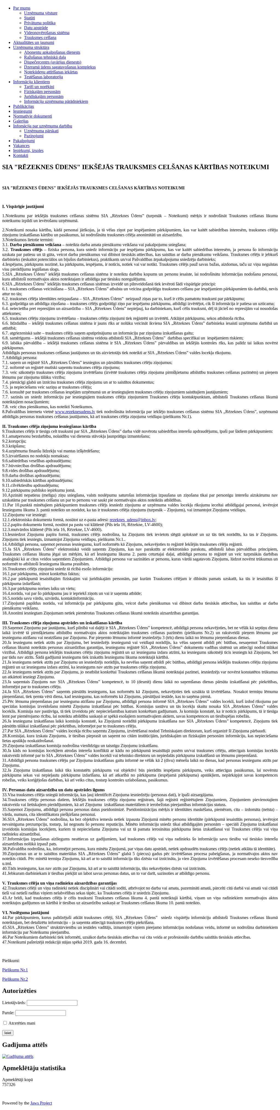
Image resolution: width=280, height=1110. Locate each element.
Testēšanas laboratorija (43, 76)
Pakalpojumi (24, 140)
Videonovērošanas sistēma (46, 32)
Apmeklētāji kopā (17, 1079)
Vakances (21, 145)
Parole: (8, 1012)
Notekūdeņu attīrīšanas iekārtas (51, 72)
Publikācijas (23, 106)
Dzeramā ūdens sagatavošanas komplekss (60, 67)
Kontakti (20, 155)
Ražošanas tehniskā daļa (45, 57)
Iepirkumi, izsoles (28, 150)
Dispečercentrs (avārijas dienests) (52, 62)
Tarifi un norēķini (39, 86)
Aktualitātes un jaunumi (33, 42)
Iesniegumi (22, 111)
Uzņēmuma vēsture (40, 13)
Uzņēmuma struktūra (31, 47)
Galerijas (20, 121)
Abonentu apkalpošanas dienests (52, 52)
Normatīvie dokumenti (32, 116)
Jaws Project (41, 1103)
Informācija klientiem (31, 81)
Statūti (29, 18)
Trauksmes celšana (40, 37)
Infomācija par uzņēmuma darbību (42, 126)
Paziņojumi (33, 135)
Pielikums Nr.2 (15, 979)
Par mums (21, 8)
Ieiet (7, 1033)
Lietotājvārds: (14, 1002)
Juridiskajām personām (43, 96)
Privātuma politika (40, 22)
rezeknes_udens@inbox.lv (132, 519)
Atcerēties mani (21, 1023)
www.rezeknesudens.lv (75, 411)
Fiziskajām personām (42, 91)
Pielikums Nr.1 (15, 970)
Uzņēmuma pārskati (41, 131)
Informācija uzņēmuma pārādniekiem (56, 101)
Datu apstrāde (36, 27)
